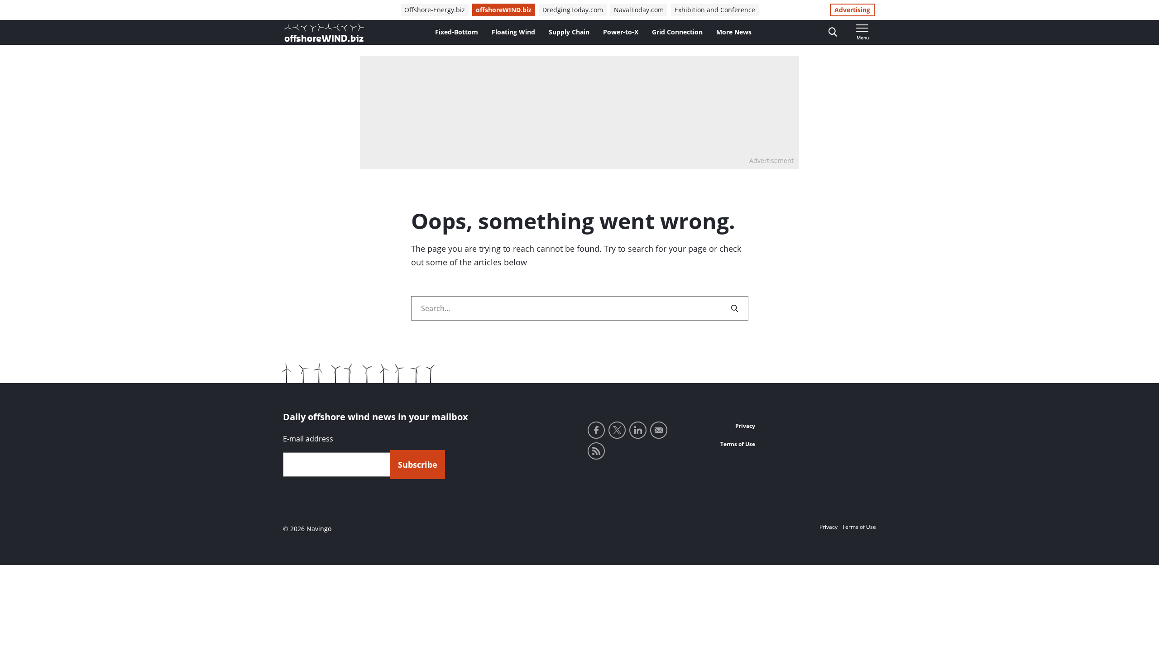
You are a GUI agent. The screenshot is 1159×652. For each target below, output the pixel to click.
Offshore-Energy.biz (434, 9)
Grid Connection (677, 32)
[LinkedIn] (638, 430)
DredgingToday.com (572, 9)
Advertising (852, 9)
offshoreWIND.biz (504, 9)
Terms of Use (737, 444)
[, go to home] (324, 33)
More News (734, 32)
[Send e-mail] (658, 430)
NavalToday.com (639, 9)
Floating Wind (513, 32)
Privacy (745, 426)
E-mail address (308, 439)
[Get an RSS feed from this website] (596, 451)
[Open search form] (833, 32)
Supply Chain (569, 32)
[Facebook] (596, 430)
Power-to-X (620, 32)
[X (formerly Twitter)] (617, 430)
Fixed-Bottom (456, 32)
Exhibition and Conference (715, 9)
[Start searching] (735, 308)
